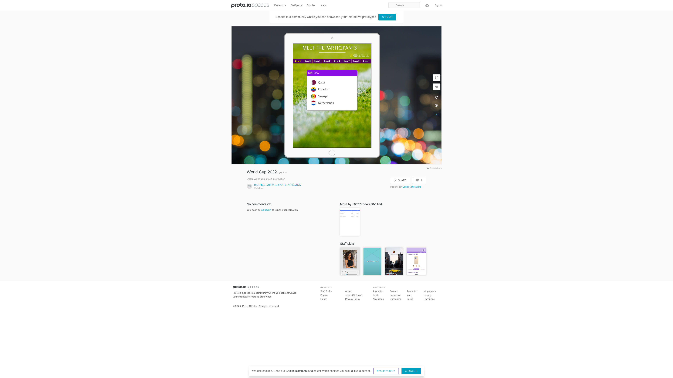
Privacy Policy (352, 299)
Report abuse (436, 168)
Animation (378, 291)
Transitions (429, 299)
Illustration (412, 291)
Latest (323, 5)
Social (410, 299)
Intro (409, 295)
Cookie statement (296, 370)
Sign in (438, 5)
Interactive (416, 187)
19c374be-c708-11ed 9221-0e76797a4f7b (277, 185)
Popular (311, 5)
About (348, 291)
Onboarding (395, 299)
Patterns (279, 5)
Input (375, 295)
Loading (427, 295)
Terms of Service (354, 295)
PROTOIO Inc (250, 306)
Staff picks (296, 5)
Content (406, 187)
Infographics (429, 291)
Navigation (378, 299)
